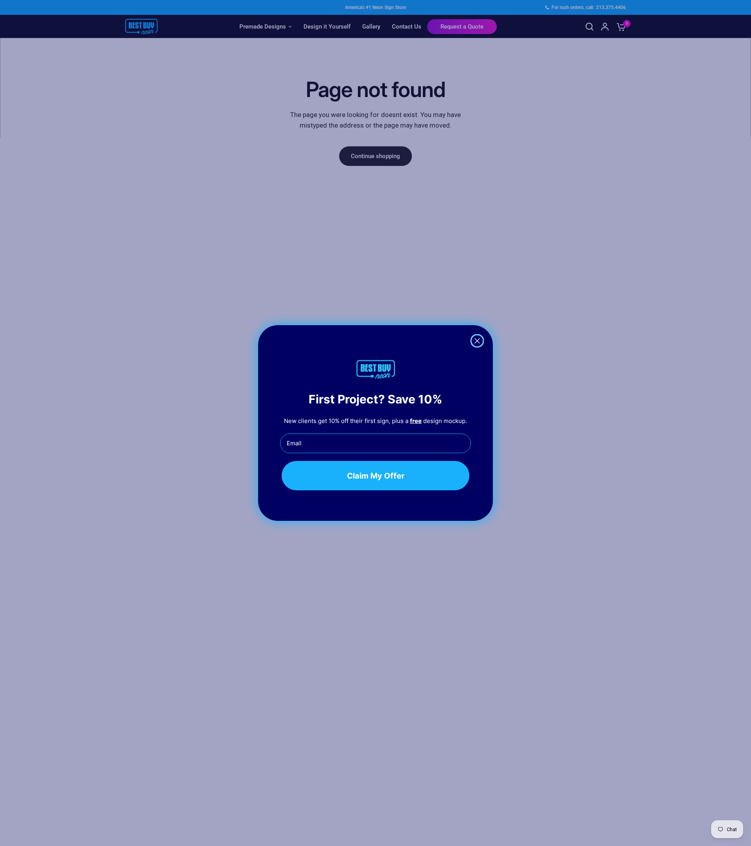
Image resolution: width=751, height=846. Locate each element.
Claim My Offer (375, 475)
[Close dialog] (477, 341)
